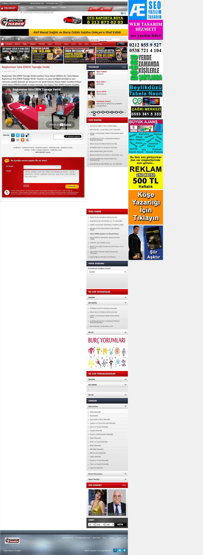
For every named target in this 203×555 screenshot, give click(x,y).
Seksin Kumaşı (101, 94)
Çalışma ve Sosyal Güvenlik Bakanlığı (102, 423)
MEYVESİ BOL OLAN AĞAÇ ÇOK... (102, 326)
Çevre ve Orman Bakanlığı (99, 427)
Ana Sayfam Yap (38, 3)
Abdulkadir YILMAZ (103, 101)
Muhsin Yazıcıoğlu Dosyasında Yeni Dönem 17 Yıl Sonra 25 (106, 247)
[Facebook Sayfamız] (115, 550)
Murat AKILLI (101, 82)
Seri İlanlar (79, 38)
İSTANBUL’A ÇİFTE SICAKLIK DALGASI (103, 147)
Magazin (33, 44)
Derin (86, 44)
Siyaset (17, 44)
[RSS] (23, 140)
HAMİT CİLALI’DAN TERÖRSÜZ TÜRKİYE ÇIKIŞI (106, 225)
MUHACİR (99, 74)
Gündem (9, 44)
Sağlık (25, 44)
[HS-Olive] (95, 40)
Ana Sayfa (8, 38)
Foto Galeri (26, 38)
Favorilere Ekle (53, 3)
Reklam (63, 7)
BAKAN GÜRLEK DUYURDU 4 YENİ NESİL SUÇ (106, 155)
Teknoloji (41, 44)
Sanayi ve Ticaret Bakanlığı (99, 460)
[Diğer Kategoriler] (121, 44)
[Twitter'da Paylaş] (18, 135)
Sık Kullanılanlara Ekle (83, 538)
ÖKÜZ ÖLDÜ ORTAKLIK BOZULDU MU (38, 12)
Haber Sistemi (8, 550)
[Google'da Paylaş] (13, 140)
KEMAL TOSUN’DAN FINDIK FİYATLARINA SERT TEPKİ (107, 134)
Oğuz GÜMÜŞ (101, 71)
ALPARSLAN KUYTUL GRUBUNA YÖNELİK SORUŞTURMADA (105, 139)
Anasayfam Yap (68, 538)
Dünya (66, 44)
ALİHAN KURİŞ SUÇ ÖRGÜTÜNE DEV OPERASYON (103, 159)
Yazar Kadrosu (42, 7)
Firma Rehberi (61, 38)
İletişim (54, 7)
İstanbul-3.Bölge (96, 44)
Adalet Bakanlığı (95, 412)
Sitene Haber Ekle (10, 7)
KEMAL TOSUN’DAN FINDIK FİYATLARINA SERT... (104, 316)
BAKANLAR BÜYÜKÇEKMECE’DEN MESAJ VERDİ (104, 229)
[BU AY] (107, 332)
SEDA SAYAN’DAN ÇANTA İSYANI (101, 151)
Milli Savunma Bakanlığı (98, 453)
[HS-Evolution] (92, 40)
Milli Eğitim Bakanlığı (96, 449)
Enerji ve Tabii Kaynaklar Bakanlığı (101, 434)
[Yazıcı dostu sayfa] (27, 140)
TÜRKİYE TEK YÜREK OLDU (100, 243)
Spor (80, 44)
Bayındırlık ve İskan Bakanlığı (100, 419)
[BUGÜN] (107, 297)
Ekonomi (58, 44)
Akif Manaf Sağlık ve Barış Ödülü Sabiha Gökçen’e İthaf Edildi (77, 32)
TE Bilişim (17, 550)
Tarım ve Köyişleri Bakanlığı (99, 464)
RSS (124, 538)
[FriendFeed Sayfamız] (124, 550)
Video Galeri (44, 38)
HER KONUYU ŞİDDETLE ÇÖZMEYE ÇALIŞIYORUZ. (109, 105)
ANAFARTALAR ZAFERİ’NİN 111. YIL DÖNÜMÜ (106, 164)
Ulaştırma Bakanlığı (96, 468)
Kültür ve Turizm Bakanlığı (99, 442)
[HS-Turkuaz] (93, 40)
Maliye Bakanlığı (95, 445)
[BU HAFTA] (107, 302)
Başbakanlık (94, 416)
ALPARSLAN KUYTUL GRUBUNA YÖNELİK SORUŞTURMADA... (105, 321)
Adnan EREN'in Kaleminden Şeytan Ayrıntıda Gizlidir (105, 238)
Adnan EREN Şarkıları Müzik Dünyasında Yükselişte (104, 252)
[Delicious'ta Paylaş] (27, 135)
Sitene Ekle (96, 538)
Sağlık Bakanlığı (95, 456)
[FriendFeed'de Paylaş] (23, 135)
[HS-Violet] (97, 40)
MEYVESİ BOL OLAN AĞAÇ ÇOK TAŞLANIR (105, 129)
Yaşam (50, 44)
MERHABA (100, 84)
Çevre (73, 44)
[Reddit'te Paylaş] (18, 140)
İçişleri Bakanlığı (95, 438)
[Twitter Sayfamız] (120, 550)
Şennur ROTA (101, 91)
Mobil (31, 7)
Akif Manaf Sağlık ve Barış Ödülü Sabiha (103, 126)
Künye (22, 7)
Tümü (124, 67)
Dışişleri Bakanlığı (96, 430)
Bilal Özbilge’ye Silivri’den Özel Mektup (103, 257)
